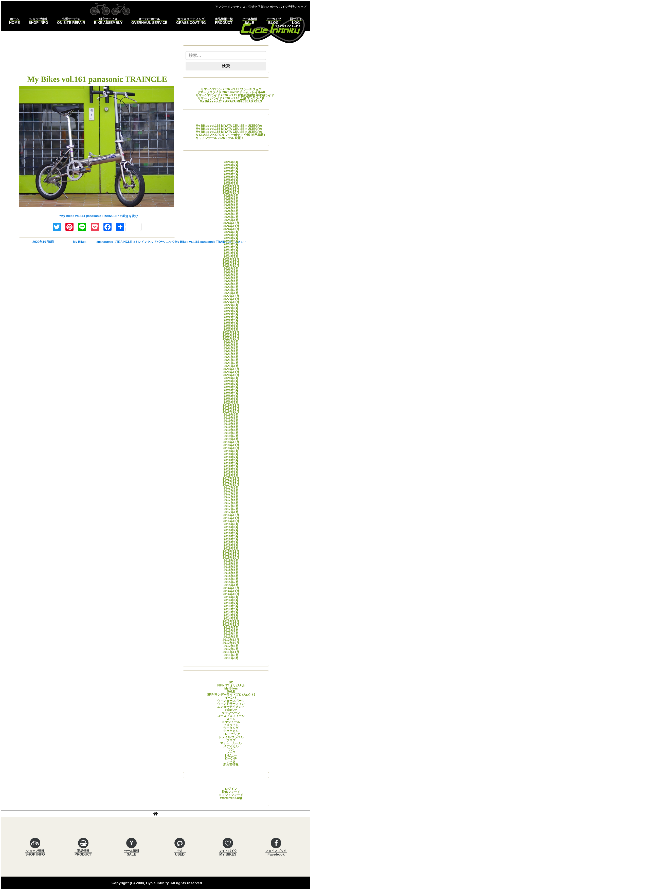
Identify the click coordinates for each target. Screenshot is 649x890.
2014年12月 (231, 588)
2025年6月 (231, 205)
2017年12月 (231, 478)
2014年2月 (231, 615)
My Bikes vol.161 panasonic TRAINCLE (97, 79)
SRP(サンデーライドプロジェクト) (231, 694)
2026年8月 (231, 162)
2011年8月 (231, 658)
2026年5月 (231, 171)
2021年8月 (231, 345)
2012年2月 (231, 649)
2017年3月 (231, 506)
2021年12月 (231, 332)
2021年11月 (231, 335)
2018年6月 (231, 460)
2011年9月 (231, 655)
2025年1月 (231, 220)
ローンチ (231, 758)
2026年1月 (231, 183)
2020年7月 (231, 384)
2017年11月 (231, 481)
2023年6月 (231, 278)
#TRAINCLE (123, 242)
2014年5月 (231, 606)
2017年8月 (231, 491)
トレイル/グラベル (231, 737)
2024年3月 (231, 250)
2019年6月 (231, 424)
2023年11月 (231, 262)
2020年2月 (231, 399)
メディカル (231, 746)
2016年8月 (231, 527)
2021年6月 (231, 351)
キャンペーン (231, 713)
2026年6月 (231, 168)
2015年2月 (231, 582)
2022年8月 (231, 308)
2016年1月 (231, 548)
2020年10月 (231, 375)
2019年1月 (231, 439)
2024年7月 (231, 238)
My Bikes (79, 242)
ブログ (231, 740)
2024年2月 (231, 253)
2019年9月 (231, 414)
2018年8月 (231, 454)
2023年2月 (231, 290)
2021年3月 (231, 360)
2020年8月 (231, 381)
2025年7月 (231, 202)
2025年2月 (231, 217)
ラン (231, 749)
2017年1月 (231, 512)
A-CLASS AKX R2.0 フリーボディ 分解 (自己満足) (230, 135)
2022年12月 (231, 296)
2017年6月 (231, 497)
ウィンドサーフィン (231, 703)
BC (231, 682)
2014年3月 (231, 612)
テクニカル (231, 731)
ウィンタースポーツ (231, 700)
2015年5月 (231, 573)
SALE (231, 691)
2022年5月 (231, 317)
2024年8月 (231, 235)
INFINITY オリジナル (231, 685)
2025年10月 (231, 192)
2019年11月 (231, 408)
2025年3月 (231, 214)
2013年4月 (231, 633)
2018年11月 (231, 445)
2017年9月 (231, 487)
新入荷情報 (231, 764)
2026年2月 (231, 180)
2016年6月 (231, 533)
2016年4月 (231, 539)
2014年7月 (231, 603)
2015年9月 (231, 560)
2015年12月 (231, 551)
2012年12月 (231, 640)
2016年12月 (231, 515)
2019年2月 (231, 436)
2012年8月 (231, 646)
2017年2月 (231, 509)
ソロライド (231, 725)
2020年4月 (231, 393)
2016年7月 (231, 530)
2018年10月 (231, 448)
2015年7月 (231, 567)
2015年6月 (231, 570)
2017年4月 (231, 503)
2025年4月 (231, 211)
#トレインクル (143, 242)
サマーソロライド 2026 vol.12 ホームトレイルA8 (231, 92)
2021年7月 (231, 348)
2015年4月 (231, 576)
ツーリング (231, 728)
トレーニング (231, 734)
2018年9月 (231, 451)
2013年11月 (231, 624)
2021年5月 (231, 354)
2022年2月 (231, 326)
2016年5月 (231, 536)
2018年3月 (231, 469)
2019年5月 (231, 427)
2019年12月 (231, 405)
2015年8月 (231, 564)
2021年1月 (231, 366)
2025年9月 (231, 195)
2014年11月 (231, 591)
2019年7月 (231, 421)
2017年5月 (231, 500)
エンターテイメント (231, 707)
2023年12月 (231, 259)
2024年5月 (231, 244)
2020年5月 (231, 390)
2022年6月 (231, 314)
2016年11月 (231, 518)
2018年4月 (231, 466)
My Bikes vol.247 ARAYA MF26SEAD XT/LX (231, 101)
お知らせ (231, 710)
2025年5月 (231, 208)
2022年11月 (231, 299)
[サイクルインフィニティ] (272, 29)
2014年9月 (231, 597)
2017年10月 (231, 484)
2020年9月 (231, 378)
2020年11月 (231, 372)
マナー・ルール (231, 743)
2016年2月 (231, 545)
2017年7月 (231, 494)
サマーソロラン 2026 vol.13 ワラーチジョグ (231, 89)
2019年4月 (231, 430)
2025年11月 (231, 189)
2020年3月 (231, 396)
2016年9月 (231, 524)
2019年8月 (231, 418)
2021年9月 (231, 341)
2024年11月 (231, 226)
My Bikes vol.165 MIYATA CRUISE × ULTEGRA (229, 126)
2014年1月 (231, 618)
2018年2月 (231, 472)
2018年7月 (231, 457)
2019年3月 (231, 433)
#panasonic (104, 242)
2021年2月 (231, 363)
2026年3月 (231, 177)
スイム (231, 719)
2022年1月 (231, 329)
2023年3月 (231, 287)
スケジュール (231, 722)
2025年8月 (231, 199)
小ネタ (231, 761)
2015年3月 (231, 579)
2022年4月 (231, 320)
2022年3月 (231, 323)
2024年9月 (231, 232)
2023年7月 (231, 275)
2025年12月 (231, 186)
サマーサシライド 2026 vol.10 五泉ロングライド (231, 98)
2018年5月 (231, 463)
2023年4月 (231, 284)
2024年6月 (231, 241)
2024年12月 (231, 223)
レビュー (231, 755)
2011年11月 (231, 652)
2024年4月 (231, 247)
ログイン (231, 789)
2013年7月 (231, 627)
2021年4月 (231, 357)
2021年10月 (231, 338)
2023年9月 (231, 268)
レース (231, 752)
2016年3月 (231, 542)
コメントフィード (231, 795)
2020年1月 (231, 402)
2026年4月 (231, 174)
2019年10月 (231, 411)
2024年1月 (231, 256)
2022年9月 (231, 305)
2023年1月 (231, 293)
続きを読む (98, 216)
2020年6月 (231, 387)
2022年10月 (231, 302)
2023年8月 (231, 272)
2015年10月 (231, 557)
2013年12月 (231, 621)
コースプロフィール (231, 716)
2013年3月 (231, 637)
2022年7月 (231, 311)
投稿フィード (231, 792)
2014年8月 (231, 600)
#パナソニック (165, 242)
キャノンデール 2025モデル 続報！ (220, 138)
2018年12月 (231, 442)
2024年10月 (231, 229)
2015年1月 (231, 585)
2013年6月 (231, 630)
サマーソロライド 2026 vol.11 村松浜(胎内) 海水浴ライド (235, 95)
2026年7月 (231, 165)
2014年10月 (231, 594)
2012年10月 (231, 643)
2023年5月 (231, 281)
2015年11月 (231, 554)
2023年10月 (231, 265)
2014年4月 (231, 609)
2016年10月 (231, 521)
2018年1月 (231, 475)
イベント (231, 697)
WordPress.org (231, 798)
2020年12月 (231, 369)
